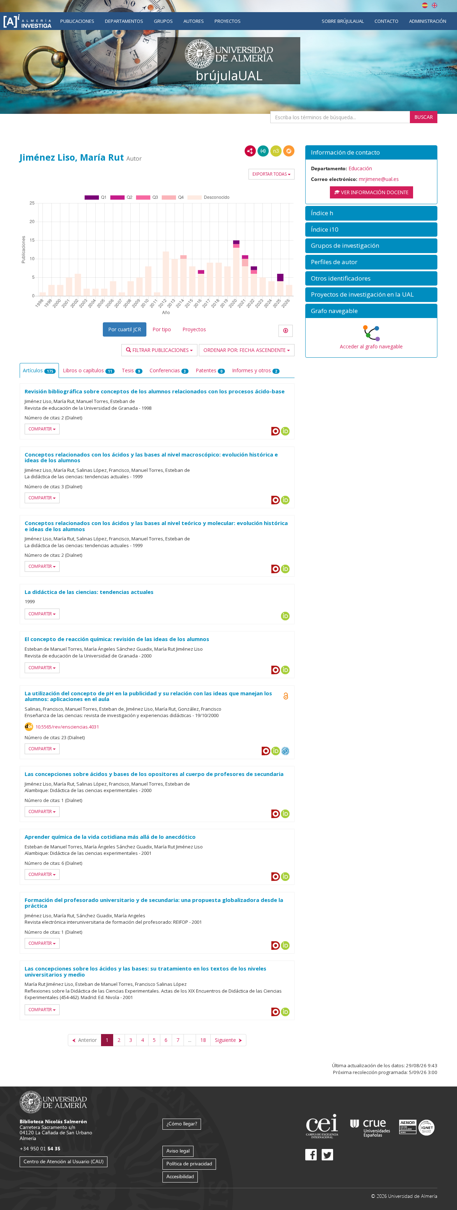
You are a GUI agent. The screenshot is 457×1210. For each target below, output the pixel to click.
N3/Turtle (276, 151)
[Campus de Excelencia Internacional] (323, 1127)
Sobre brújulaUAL (343, 21)
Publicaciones (77, 21)
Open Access (285, 696)
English (434, 5)
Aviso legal (178, 1150)
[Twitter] (327, 1154)
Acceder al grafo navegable (371, 346)
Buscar (424, 117)
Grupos (163, 21)
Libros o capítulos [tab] (87, 370)
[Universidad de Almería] (53, 1101)
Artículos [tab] (38, 370)
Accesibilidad (180, 1176)
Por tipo (161, 329)
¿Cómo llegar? (181, 1123)
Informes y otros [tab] (254, 370)
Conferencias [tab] (168, 370)
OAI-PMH (285, 751)
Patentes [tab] (209, 370)
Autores (194, 21)
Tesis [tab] (131, 370)
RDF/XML (250, 151)
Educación (360, 168)
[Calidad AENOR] (417, 1127)
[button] (371, 153)
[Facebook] (311, 1154)
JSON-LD (263, 151)
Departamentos (124, 21)
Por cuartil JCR (124, 329)
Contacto (386, 21)
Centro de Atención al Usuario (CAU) (64, 1161)
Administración (427, 21)
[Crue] (370, 1127)
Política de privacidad (189, 1163)
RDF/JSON (289, 151)
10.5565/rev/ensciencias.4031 (67, 727)
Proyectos (228, 21)
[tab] (371, 153)
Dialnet (275, 431)
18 (203, 1040)
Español (425, 5)
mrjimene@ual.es (379, 179)
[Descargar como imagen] (285, 331)
